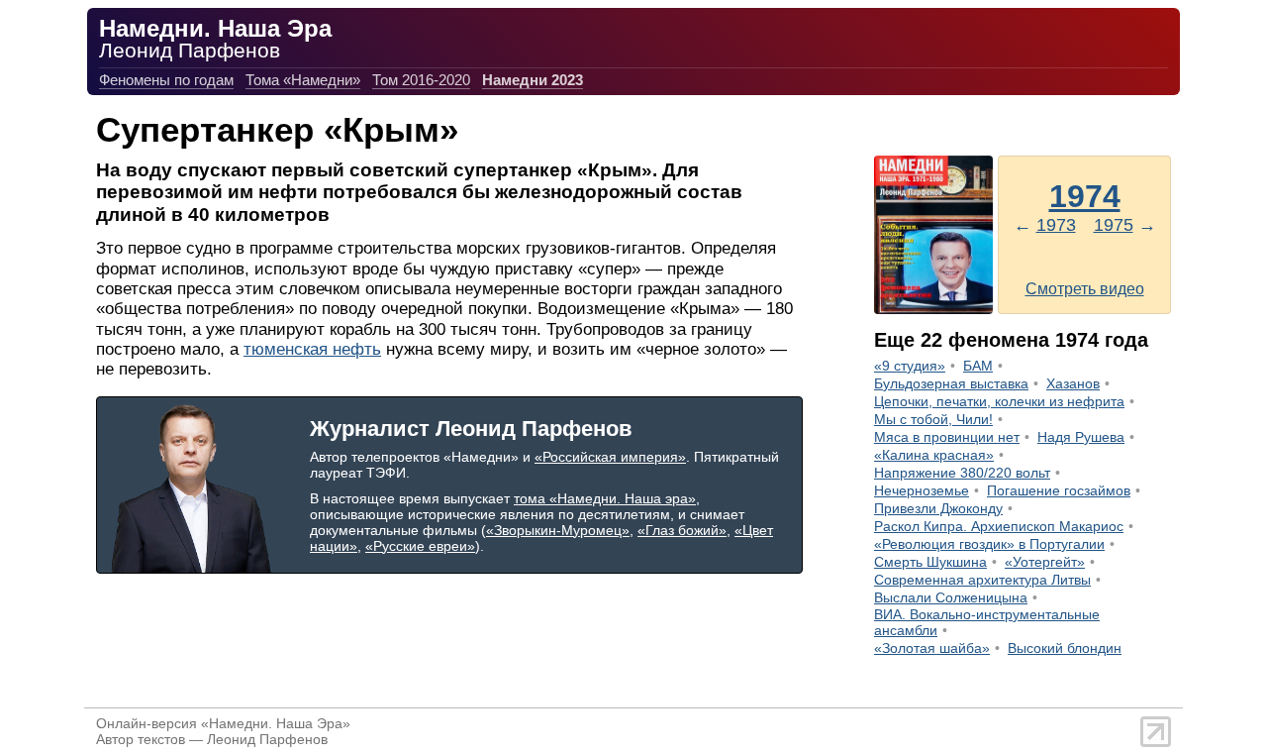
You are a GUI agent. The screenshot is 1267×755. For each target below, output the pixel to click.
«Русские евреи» (420, 546)
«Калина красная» (934, 455)
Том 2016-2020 (421, 79)
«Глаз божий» (682, 530)
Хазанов (1073, 383)
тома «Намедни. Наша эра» (605, 498)
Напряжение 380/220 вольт (962, 473)
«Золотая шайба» (932, 648)
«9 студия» (909, 366)
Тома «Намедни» (302, 79)
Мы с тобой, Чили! (933, 419)
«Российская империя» (610, 457)
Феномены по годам (166, 79)
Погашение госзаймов (1058, 490)
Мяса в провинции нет (947, 437)
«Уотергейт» (1045, 562)
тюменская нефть (312, 349)
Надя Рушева (1080, 437)
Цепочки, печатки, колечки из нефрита (999, 401)
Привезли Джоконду (938, 508)
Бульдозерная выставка (951, 383)
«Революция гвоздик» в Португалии (989, 544)
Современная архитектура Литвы (982, 580)
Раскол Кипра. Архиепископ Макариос (998, 526)
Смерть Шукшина (930, 562)
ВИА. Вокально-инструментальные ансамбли (987, 622)
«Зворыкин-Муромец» (558, 530)
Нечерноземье (921, 490)
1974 (1085, 196)
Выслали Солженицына (950, 597)
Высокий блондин (1064, 648)
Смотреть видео (1084, 288)
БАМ (978, 366)
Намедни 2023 (532, 79)
